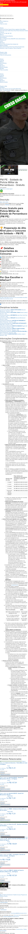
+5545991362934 (4, 902)
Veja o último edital (4, 202)
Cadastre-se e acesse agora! (6, 188)
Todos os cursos (3, 24)
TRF (8, 33)
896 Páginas (12, 855)
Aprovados (2, 88)
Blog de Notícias (3, 894)
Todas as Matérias (17, 48)
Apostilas (2, 68)
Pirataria (5, 896)
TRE (6, 33)
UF (5, 40)
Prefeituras (2, 40)
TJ (4, 33)
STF (1, 33)
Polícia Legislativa (16, 29)
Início (1, 90)
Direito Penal (12, 46)
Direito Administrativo (4, 46)
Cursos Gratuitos (6, 90)
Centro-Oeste (3, 44)
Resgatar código (3, 52)
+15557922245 (3, 909)
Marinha (11, 36)
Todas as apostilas (4, 69)
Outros (1, 41)
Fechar (1, 3)
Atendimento (10, 894)
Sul (17, 44)
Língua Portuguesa (9, 48)
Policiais (1, 28)
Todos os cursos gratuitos (5, 55)
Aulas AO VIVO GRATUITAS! (15, 88)
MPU (14, 38)
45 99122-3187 (14, 585)
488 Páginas (15, 871)
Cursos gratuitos (3, 53)
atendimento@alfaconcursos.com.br (11, 916)
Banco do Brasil (3, 38)
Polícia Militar (23, 29)
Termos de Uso (17, 915)
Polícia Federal (8, 29)
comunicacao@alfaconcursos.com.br (19, 913)
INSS (12, 38)
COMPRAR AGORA (4, 4)
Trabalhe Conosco (17, 894)
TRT (11, 33)
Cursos (1, 22)
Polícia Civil (2, 29)
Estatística (2, 48)
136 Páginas (3, 764)
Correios (9, 38)
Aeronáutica (2, 36)
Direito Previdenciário (19, 46)
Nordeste (8, 44)
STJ (3, 33)
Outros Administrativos (20, 38)
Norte (11, 44)
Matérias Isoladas (4, 45)
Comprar (2, 772)
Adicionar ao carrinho (5, 774)
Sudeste (15, 44)
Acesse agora (3, 889)
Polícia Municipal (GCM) (5, 30)
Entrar (1, 21)
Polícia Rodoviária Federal (22, 30)
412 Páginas (14, 778)
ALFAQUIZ (2, 87)
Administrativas (3, 37)
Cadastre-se (5, 21)
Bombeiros (2, 42)
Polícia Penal (13, 30)
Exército (7, 36)
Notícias (6, 88)
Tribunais (2, 32)
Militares (2, 34)
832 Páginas (6, 840)
